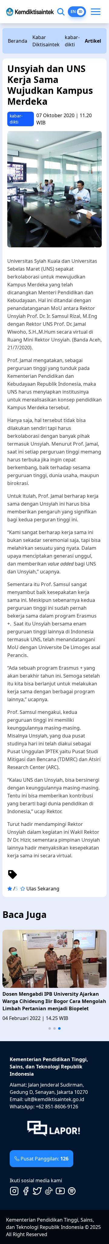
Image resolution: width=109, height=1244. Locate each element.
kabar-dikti (72, 41)
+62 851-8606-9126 (57, 1106)
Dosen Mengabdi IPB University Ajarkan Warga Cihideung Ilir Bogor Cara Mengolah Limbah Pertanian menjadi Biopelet (54, 1001)
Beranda (17, 41)
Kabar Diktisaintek (46, 41)
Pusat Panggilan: (44, 1158)
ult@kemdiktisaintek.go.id (54, 1099)
